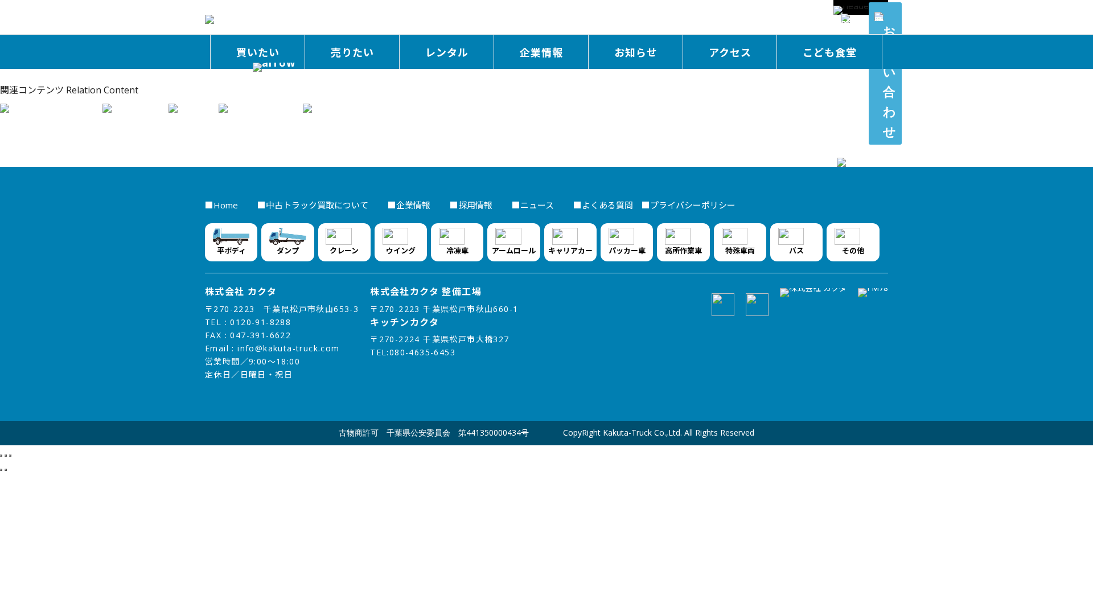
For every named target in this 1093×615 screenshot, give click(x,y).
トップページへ (32, 75)
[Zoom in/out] (10, 455)
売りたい (352, 52)
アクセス (730, 52)
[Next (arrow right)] (6, 470)
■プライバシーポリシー (684, 205)
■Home (222, 205)
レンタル (447, 52)
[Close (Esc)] (1, 455)
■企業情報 (410, 205)
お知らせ (636, 52)
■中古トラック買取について (314, 205)
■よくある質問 (603, 205)
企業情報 (541, 52)
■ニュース (534, 205)
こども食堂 (830, 52)
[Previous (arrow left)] (1, 470)
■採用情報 (472, 205)
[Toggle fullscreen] (6, 455)
